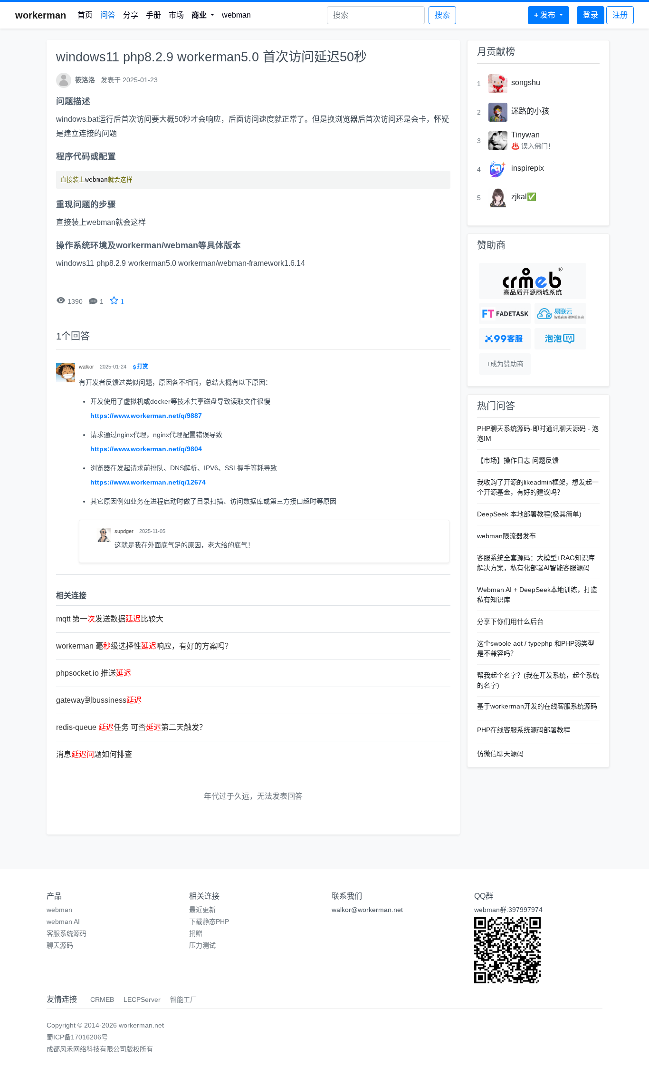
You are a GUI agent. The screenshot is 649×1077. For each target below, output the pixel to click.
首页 (85, 15)
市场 (176, 15)
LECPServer (142, 999)
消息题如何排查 (94, 754)
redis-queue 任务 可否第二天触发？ (131, 727)
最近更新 (202, 909)
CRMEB (102, 999)
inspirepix (527, 168)
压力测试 (202, 945)
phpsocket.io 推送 (93, 673)
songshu (525, 82)
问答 (107, 15)
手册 (153, 15)
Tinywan (525, 135)
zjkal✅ (523, 197)
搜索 (442, 15)
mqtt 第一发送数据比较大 (109, 619)
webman (236, 15)
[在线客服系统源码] (505, 338)
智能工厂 (183, 999)
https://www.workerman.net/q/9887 (146, 415)
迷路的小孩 (530, 111)
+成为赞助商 (505, 364)
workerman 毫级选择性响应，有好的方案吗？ (144, 646)
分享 (130, 15)
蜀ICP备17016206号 (77, 1037)
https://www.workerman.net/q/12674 (148, 482)
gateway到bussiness (99, 700)
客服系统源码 (66, 933)
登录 (590, 15)
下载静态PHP (209, 921)
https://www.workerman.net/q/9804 (146, 449)
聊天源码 (60, 945)
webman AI (63, 921)
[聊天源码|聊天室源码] (560, 338)
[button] (203, 15)
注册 (620, 15)
